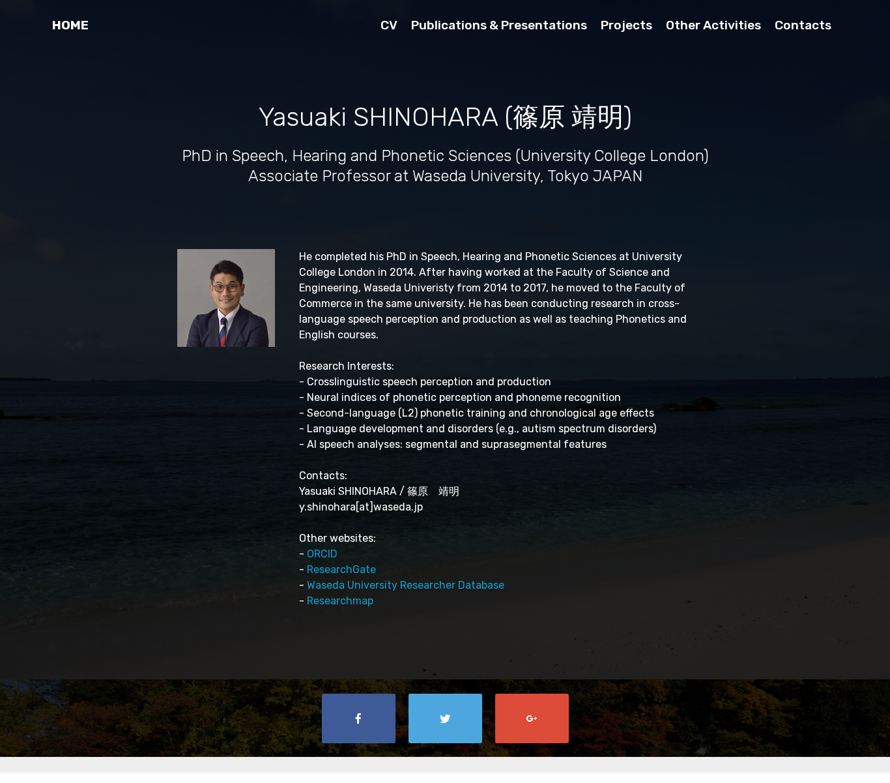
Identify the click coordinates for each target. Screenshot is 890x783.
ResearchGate (341, 569)
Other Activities (713, 25)
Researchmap (340, 601)
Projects (626, 25)
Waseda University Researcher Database (405, 585)
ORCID (322, 554)
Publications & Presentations (499, 25)
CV (388, 25)
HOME (70, 25)
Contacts (803, 25)
